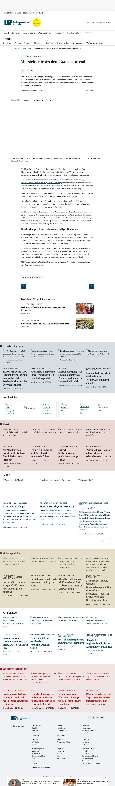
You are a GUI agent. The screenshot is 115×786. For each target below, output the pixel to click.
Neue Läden (61, 733)
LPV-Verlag (35, 742)
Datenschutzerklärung (90, 756)
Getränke (49, 43)
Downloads (86, 744)
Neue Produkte (87, 730)
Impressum (86, 753)
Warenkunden (62, 735)
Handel (6, 33)
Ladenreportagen (63, 730)
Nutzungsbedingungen (90, 758)
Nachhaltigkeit (28, 33)
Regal (33, 758)
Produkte (58, 33)
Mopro (27, 43)
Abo (58, 756)
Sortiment (35, 733)
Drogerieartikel (63, 43)
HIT (58, 744)
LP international (44, 33)
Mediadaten (28, 13)
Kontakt (39, 13)
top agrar (35, 761)
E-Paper (18, 13)
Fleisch (18, 43)
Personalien (36, 735)
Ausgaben (60, 751)
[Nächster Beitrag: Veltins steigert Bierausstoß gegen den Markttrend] (91, 286)
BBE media (36, 751)
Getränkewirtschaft (32, 277)
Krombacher (39, 262)
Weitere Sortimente (94, 43)
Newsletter (8, 13)
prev (103, 541)
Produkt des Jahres (64, 742)
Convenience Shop (38, 756)
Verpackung (78, 43)
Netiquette (86, 761)
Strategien (7, 43)
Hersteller (15, 33)
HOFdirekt (35, 763)
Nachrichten (61, 728)
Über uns (87, 32)
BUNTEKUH (36, 753)
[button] (31, 70)
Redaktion (35, 744)
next (109, 541)
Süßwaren (38, 43)
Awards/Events (73, 33)
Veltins (27, 262)
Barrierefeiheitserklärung (91, 763)
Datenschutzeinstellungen (41, 767)
